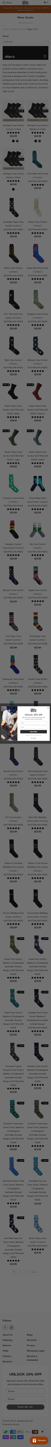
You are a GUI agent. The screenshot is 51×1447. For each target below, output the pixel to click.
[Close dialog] (48, 708)
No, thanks (33, 738)
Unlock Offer (33, 732)
